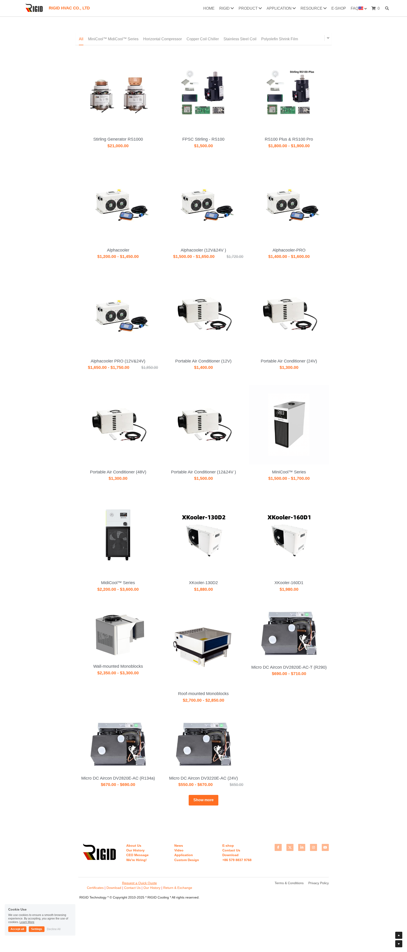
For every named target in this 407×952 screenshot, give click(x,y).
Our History (151, 888)
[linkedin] (301, 847)
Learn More (27, 922)
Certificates (96, 888)
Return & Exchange (177, 888)
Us (138, 888)
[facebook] (278, 847)
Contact (130, 888)
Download (113, 888)
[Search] (387, 8)
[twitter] (289, 847)
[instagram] (313, 847)
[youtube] (325, 847)
